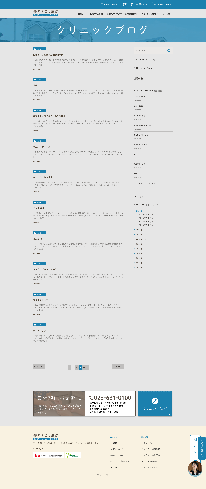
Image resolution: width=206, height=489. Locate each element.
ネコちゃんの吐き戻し (142, 145)
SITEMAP (38, 449)
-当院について (117, 449)
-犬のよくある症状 (149, 461)
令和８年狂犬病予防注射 (143, 125)
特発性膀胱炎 (139, 106)
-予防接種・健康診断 (150, 449)
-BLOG (113, 467)
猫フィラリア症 (139, 96)
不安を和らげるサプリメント (144, 183)
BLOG (166, 14)
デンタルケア (39, 330)
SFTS (136, 154)
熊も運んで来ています (142, 135)
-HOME (114, 443)
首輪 (35, 85)
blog (39, 49)
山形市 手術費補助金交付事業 (48, 55)
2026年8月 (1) (146, 214)
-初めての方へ (117, 455)
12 (87, 367)
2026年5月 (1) (146, 222)
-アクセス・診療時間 (120, 461)
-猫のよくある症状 (149, 467)
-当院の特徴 (146, 443)
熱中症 (136, 174)
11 (84, 367)
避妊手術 (37, 238)
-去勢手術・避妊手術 (150, 455)
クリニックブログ (143, 68)
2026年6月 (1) (146, 218)
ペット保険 (38, 208)
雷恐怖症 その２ (140, 164)
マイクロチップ (40, 300)
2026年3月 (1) (146, 225)
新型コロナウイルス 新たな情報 (49, 116)
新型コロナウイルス (43, 146)
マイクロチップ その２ (45, 269)
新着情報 (138, 78)
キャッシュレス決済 (43, 177)
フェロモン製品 (139, 116)
